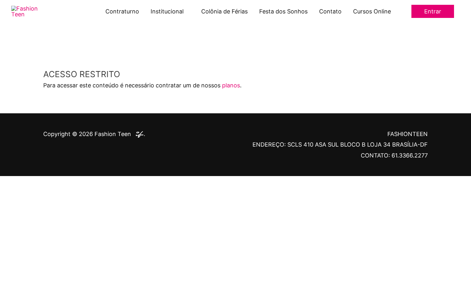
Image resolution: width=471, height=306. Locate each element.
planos (231, 85)
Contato (330, 11)
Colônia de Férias (224, 11)
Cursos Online (372, 11)
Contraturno (122, 11)
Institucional (167, 11)
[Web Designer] (139, 134)
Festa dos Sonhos (283, 11)
